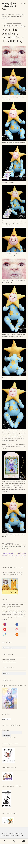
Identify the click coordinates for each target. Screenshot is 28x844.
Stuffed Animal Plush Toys (9, 662)
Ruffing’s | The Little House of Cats (9, 6)
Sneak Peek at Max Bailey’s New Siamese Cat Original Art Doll (20, 555)
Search (14, 841)
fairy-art (19, 544)
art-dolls (6, 544)
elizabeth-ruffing (13, 544)
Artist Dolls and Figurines (9, 659)
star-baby (6, 548)
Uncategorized (10, 14)
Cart (21, 840)
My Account (4, 841)
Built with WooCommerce (16, 835)
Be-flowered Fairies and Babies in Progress (7, 554)
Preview (3, 738)
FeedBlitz (14, 738)
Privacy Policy (5, 835)
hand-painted (5, 546)
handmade (11, 546)
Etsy (9, 617)
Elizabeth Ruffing (17, 23)
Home (4, 14)
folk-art (23, 544)
